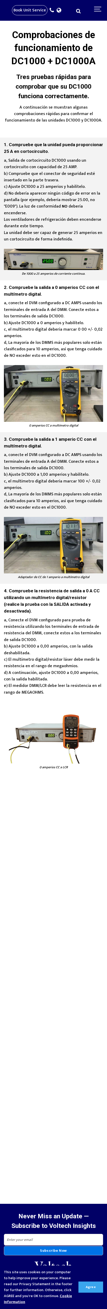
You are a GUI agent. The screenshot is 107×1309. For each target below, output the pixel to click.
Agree (91, 1287)
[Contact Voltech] (53, 10)
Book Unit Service (30, 10)
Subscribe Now (53, 1251)
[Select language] (60, 10)
